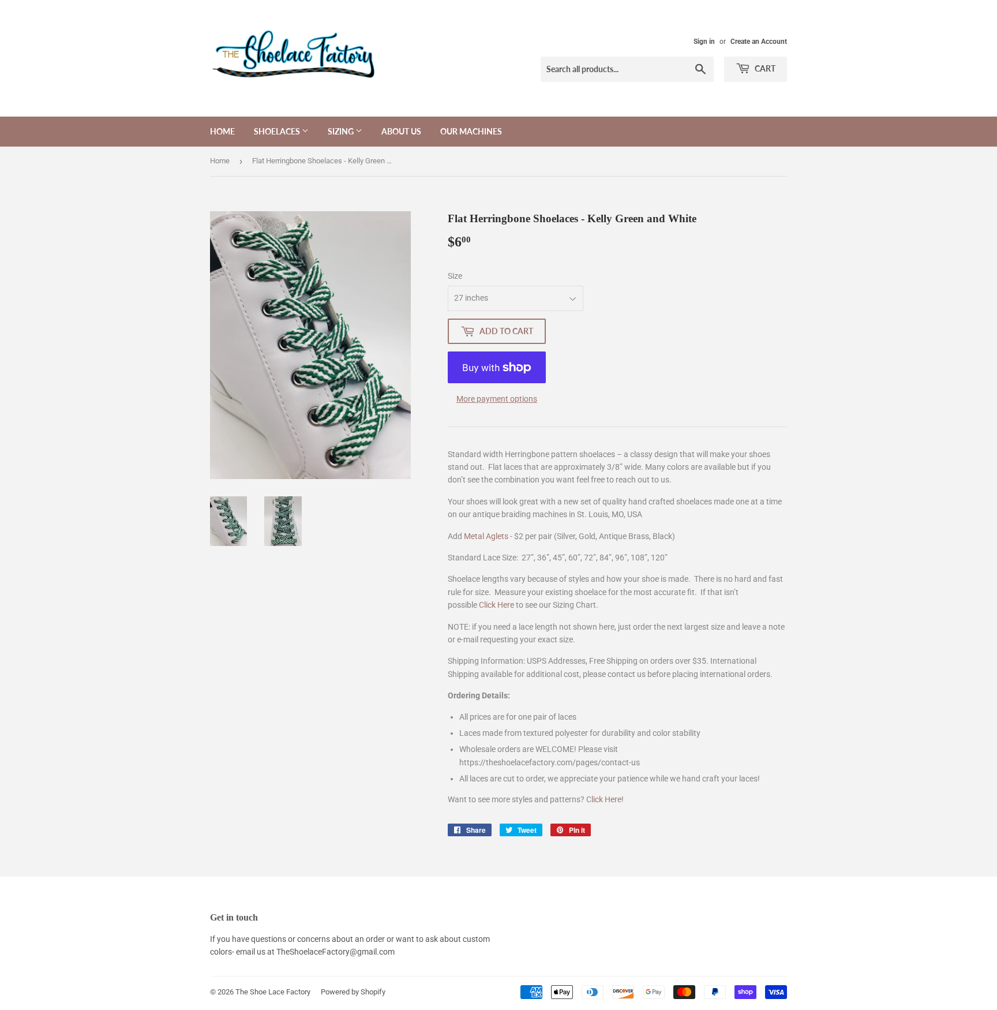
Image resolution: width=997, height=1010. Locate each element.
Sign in (704, 42)
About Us (401, 131)
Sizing (341, 131)
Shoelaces (278, 131)
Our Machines (471, 131)
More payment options (496, 398)
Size (455, 275)
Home (222, 131)
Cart (764, 68)
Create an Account (758, 42)
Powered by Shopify (353, 991)
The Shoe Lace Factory (272, 991)
